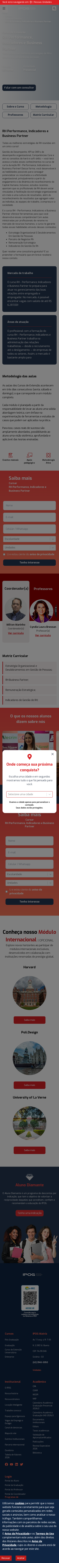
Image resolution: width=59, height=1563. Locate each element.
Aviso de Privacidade (17, 1533)
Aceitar (21, 1558)
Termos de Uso (45, 1533)
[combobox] (8, 794)
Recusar (6, 1558)
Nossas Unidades (43, 2)
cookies (19, 1503)
